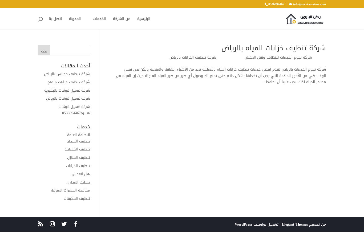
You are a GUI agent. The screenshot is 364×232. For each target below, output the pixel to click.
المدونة (75, 19)
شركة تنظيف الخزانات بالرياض (192, 57)
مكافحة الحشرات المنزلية (70, 190)
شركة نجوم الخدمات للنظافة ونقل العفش (278, 57)
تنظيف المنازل (78, 157)
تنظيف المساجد (77, 149)
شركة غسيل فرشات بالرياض (68, 98)
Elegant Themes (295, 224)
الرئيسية (143, 19)
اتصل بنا (55, 19)
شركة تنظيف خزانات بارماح (69, 82)
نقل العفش (81, 174)
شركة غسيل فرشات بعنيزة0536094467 (74, 110)
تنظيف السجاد (78, 141)
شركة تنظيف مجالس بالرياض (67, 74)
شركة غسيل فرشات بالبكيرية (67, 90)
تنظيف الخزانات (78, 165)
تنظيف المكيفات (77, 198)
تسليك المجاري (78, 182)
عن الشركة (121, 19)
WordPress (243, 224)
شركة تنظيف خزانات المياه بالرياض (273, 48)
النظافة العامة (78, 135)
